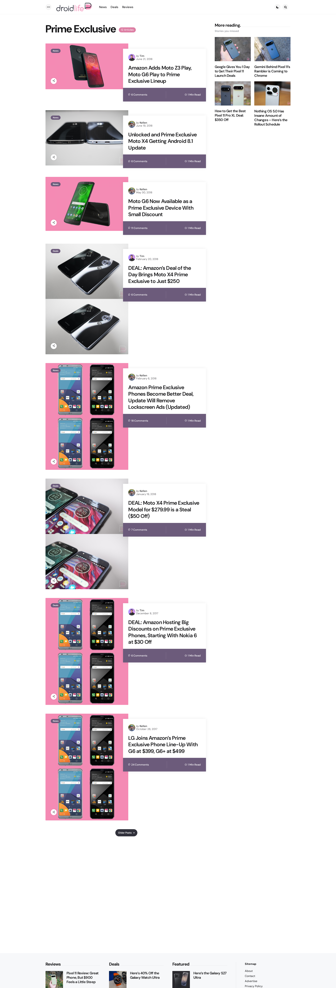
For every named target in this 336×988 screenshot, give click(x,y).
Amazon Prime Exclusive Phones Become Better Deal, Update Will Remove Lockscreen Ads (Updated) (160, 397)
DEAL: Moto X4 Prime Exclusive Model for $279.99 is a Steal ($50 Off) (163, 509)
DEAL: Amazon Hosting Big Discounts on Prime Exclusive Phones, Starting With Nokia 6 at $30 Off (162, 632)
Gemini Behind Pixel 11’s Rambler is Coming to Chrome (272, 71)
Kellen (143, 122)
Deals (55, 251)
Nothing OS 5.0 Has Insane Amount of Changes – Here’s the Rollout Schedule (270, 118)
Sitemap (250, 964)
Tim (142, 56)
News (55, 50)
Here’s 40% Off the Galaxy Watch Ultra (145, 975)
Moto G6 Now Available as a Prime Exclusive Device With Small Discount (160, 208)
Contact (250, 976)
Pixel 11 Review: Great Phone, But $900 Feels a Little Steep (82, 977)
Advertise (251, 981)
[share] (54, 81)
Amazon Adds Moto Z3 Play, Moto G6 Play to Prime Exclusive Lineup (159, 74)
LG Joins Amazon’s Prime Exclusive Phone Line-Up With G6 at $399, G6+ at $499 (163, 744)
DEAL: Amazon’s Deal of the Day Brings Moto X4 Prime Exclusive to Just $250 (159, 275)
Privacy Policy (254, 986)
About (249, 971)
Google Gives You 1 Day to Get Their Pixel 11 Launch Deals (232, 71)
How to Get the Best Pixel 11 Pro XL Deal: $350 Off (230, 115)
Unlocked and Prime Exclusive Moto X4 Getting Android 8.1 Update (162, 141)
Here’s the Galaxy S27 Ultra (209, 975)
